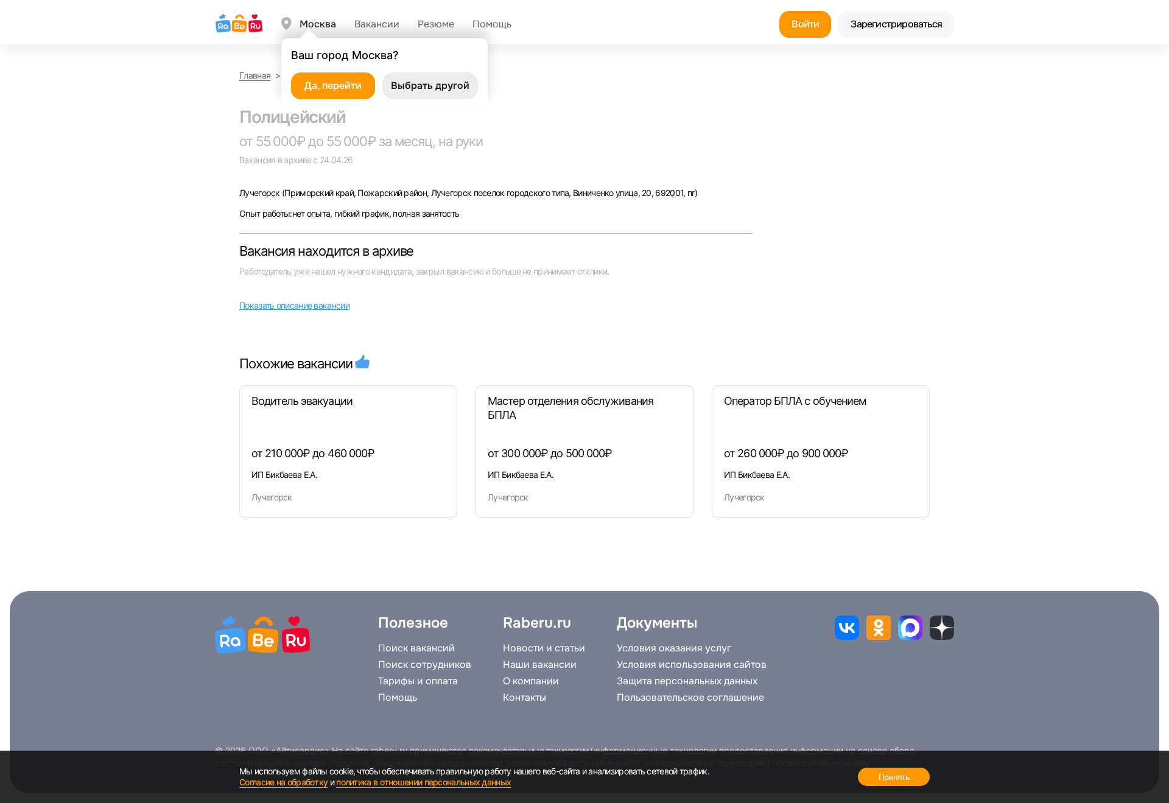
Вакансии (376, 24)
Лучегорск (260, 193)
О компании (531, 681)
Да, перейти (333, 85)
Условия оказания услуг (674, 648)
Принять (894, 777)
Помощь (491, 24)
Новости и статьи (544, 648)
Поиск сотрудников (424, 665)
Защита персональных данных (687, 681)
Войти (805, 24)
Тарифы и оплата (418, 681)
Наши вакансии (540, 665)
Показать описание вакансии (294, 305)
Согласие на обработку (283, 782)
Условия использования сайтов (692, 665)
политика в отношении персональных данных (423, 782)
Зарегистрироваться (896, 24)
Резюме (436, 24)
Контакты (524, 698)
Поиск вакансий (416, 648)
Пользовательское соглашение (690, 698)
